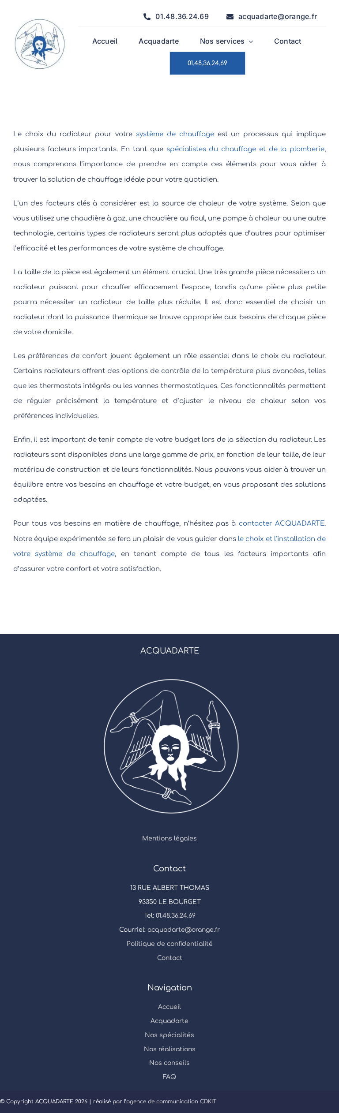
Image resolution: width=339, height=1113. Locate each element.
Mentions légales (169, 838)
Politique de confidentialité (170, 944)
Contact (169, 958)
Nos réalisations (170, 1049)
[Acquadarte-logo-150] (39, 21)
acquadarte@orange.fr (183, 929)
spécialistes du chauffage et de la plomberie (245, 149)
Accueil (169, 1007)
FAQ (169, 1077)
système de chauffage (175, 134)
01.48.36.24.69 (176, 915)
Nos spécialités (169, 1035)
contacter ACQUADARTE (281, 523)
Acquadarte (169, 1021)
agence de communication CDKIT (171, 1101)
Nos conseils (169, 1063)
